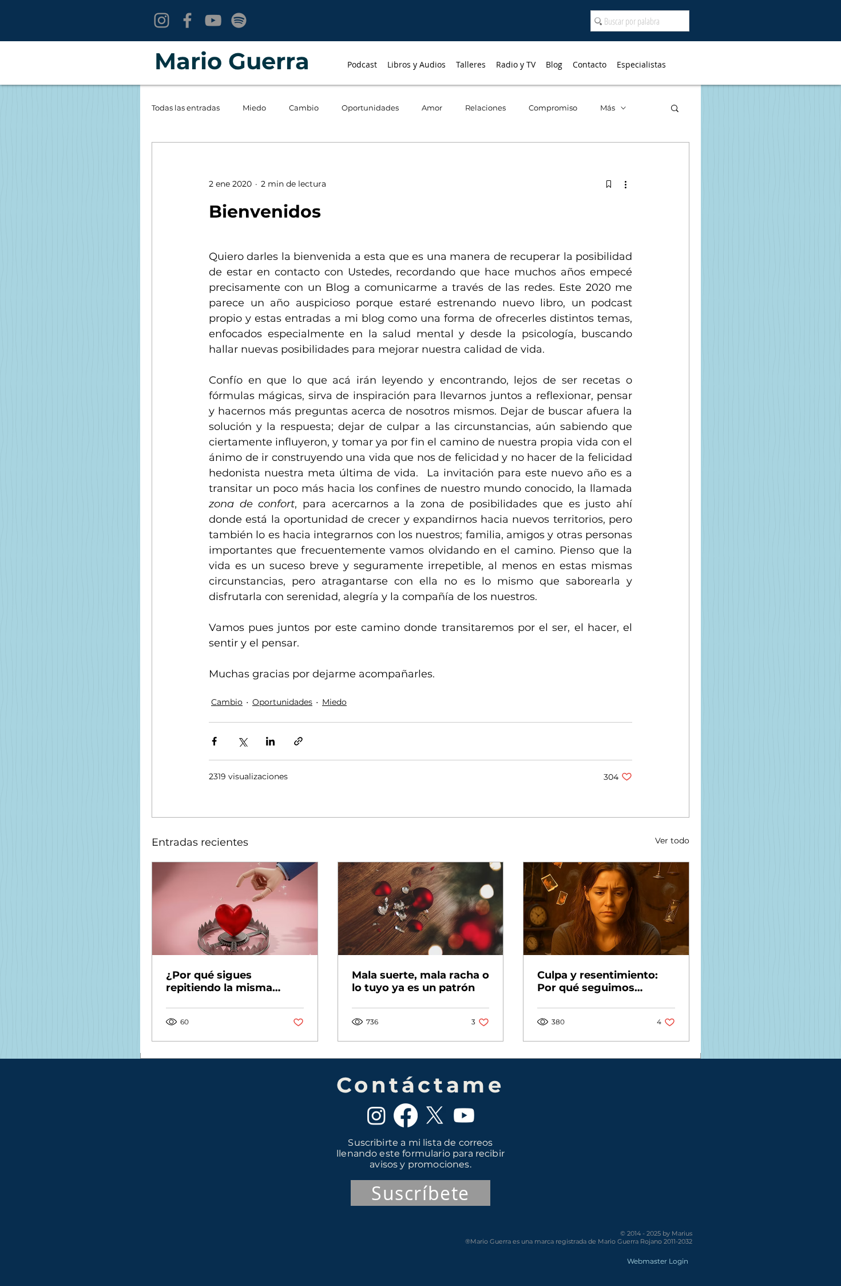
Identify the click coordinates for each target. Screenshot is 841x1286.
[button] (674, 107)
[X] (435, 1115)
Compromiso (553, 107)
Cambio (304, 107)
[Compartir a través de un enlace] (298, 741)
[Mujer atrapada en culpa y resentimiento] (606, 908)
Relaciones (485, 107)
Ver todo (672, 840)
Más (607, 107)
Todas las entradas (186, 107)
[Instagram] (162, 20)
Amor (432, 107)
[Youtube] (464, 1115)
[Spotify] (239, 20)
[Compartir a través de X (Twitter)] (242, 741)
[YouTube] (213, 20)
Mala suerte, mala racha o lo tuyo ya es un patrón (420, 981)
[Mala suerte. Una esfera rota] (420, 908)
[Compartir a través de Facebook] (214, 741)
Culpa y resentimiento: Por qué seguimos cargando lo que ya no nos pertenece (597, 981)
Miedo (254, 107)
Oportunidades (370, 107)
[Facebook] (187, 20)
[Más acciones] (625, 184)
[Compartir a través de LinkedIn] (270, 741)
